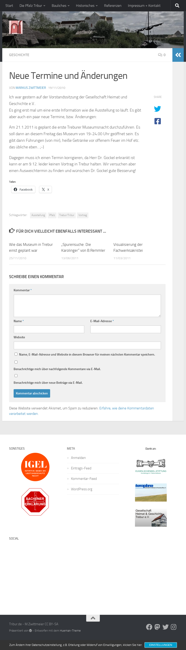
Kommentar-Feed (84, 479)
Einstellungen (160, 645)
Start (9, 5)
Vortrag (82, 215)
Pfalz (52, 215)
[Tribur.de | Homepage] (16, 27)
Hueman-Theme (70, 630)
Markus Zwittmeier (31, 88)
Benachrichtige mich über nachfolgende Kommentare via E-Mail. (57, 369)
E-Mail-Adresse (102, 321)
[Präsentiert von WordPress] (30, 630)
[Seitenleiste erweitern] (178, 55)
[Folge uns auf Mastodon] (157, 627)
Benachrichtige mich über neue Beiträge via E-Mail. (48, 383)
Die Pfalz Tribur (31, 5)
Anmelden (78, 458)
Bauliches (59, 5)
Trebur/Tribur (66, 215)
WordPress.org (81, 489)
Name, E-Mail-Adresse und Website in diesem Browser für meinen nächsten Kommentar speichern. (87, 354)
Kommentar (23, 290)
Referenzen (113, 5)
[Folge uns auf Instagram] (174, 627)
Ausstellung (38, 215)
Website (19, 337)
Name (19, 321)
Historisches (85, 5)
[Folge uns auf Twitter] (165, 627)
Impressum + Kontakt (144, 5)
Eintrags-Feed (81, 468)
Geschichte (19, 55)
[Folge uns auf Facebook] (149, 627)
